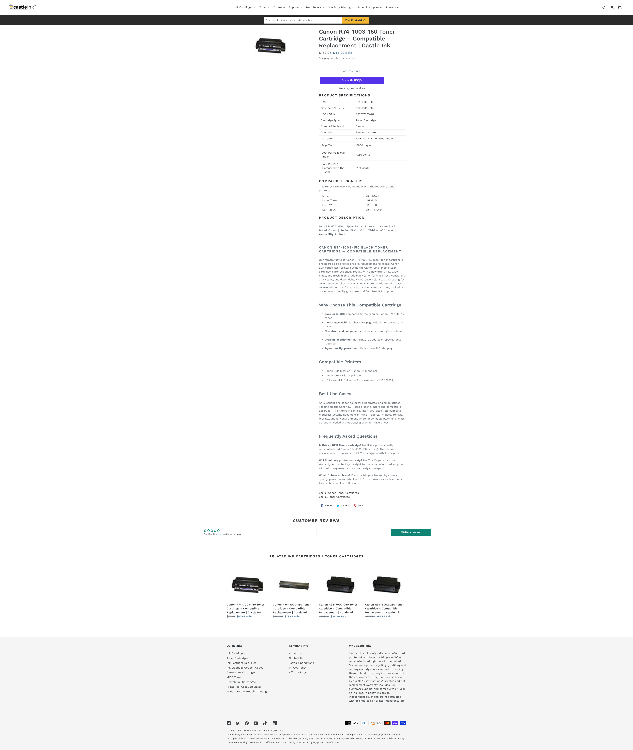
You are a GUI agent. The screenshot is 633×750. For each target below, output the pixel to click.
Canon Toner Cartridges (343, 492)
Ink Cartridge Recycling (241, 662)
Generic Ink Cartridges (241, 672)
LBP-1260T (372, 195)
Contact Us (296, 658)
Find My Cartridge (355, 20)
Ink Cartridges (236, 653)
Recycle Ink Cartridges (241, 682)
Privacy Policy (297, 667)
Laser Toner (329, 200)
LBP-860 (371, 205)
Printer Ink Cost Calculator (244, 686)
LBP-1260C (329, 209)
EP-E (325, 195)
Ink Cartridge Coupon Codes (245, 667)
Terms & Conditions (301, 662)
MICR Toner (234, 677)
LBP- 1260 (328, 205)
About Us (295, 653)
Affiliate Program (300, 672)
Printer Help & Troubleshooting (247, 691)
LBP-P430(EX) (375, 209)
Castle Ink (241, 730)
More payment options (352, 88)
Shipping (324, 58)
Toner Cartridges (339, 496)
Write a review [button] (410, 532)
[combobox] (608, 7)
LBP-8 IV (371, 200)
